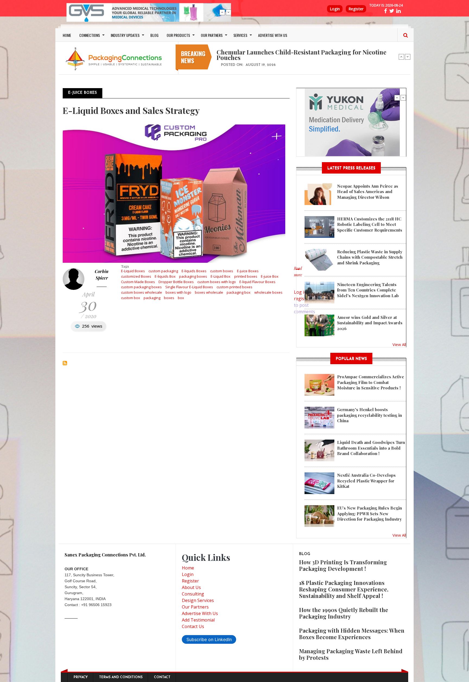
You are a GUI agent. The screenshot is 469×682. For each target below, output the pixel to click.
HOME (67, 35)
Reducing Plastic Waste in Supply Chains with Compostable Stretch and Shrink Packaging (370, 257)
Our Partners (195, 607)
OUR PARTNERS (212, 35)
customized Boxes (136, 276)
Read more (298, 274)
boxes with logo (178, 292)
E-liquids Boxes (194, 270)
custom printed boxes (234, 286)
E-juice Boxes (248, 270)
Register (355, 8)
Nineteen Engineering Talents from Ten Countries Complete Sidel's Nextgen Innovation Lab (368, 290)
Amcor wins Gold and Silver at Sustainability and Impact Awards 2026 (370, 323)
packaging (152, 297)
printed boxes (245, 276)
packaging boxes (193, 276)
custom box (130, 297)
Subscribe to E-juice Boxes (65, 363)
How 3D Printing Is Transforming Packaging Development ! (343, 565)
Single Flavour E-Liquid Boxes (189, 286)
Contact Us (193, 626)
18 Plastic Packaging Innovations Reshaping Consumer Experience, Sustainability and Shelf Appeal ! (343, 589)
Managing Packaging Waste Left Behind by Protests (351, 654)
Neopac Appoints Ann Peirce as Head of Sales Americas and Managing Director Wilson (367, 191)
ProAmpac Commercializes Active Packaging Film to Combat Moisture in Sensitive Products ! (370, 382)
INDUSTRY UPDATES (125, 35)
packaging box (239, 292)
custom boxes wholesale (141, 292)
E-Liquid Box (220, 276)
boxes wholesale (209, 292)
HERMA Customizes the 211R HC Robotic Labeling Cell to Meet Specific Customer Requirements (369, 224)
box (181, 297)
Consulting (193, 594)
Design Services (198, 600)
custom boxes (221, 270)
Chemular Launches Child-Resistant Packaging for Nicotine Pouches (301, 55)
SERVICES (240, 35)
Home (188, 568)
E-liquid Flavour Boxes (257, 281)
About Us (191, 587)
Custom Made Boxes (138, 281)
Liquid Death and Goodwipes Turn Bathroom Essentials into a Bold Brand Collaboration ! (371, 448)
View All (399, 344)
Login (335, 8)
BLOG (154, 35)
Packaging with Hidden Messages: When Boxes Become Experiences (351, 634)
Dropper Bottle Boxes (176, 281)
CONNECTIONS (89, 35)
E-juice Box (269, 276)
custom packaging (163, 270)
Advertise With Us (200, 613)
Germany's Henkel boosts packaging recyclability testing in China (369, 415)
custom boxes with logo (216, 281)
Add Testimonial (198, 620)
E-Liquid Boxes (133, 270)
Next (228, 12)
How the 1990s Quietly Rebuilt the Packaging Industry (343, 613)
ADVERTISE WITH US (272, 35)
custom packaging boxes (141, 286)
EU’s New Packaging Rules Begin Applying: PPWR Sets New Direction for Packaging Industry (369, 513)
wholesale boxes (268, 292)
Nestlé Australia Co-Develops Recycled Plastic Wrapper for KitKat (366, 480)
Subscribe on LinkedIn (209, 639)
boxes (169, 297)
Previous (222, 12)
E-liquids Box (165, 276)
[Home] (115, 59)
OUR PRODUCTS (178, 35)
